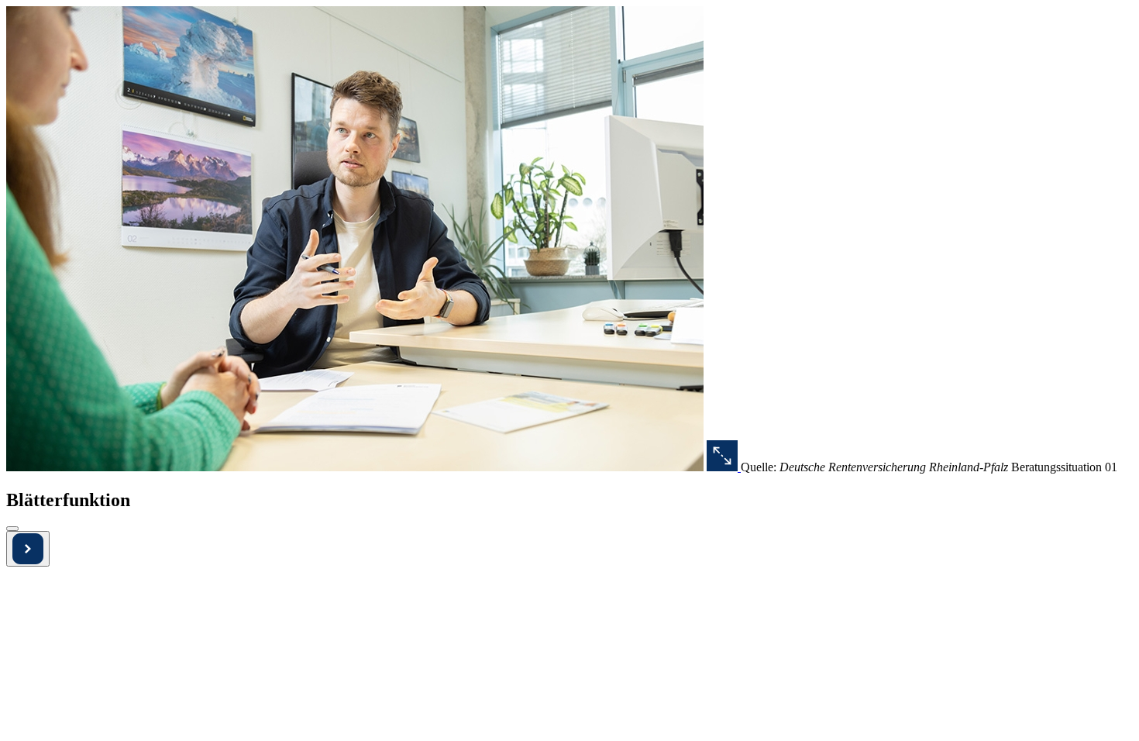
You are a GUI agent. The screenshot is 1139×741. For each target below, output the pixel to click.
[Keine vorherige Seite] (12, 528)
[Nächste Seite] (28, 549)
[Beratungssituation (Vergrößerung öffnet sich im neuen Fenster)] (724, 467)
